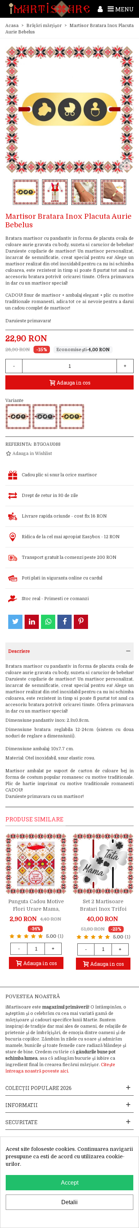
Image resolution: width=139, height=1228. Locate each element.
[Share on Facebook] (64, 622)
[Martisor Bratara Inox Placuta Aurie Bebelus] (71, 416)
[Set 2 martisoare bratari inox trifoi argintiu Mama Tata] (103, 863)
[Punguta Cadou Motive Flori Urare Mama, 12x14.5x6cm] (36, 863)
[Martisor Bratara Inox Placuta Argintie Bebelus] (45, 416)
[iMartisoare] (49, 9)
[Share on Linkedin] (32, 622)
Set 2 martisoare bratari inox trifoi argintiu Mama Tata (103, 909)
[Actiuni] (100, 9)
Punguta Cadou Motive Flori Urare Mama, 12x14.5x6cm (36, 909)
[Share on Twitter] (15, 622)
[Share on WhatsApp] (48, 622)
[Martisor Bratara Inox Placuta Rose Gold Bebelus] (18, 416)
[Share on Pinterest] (81, 622)
